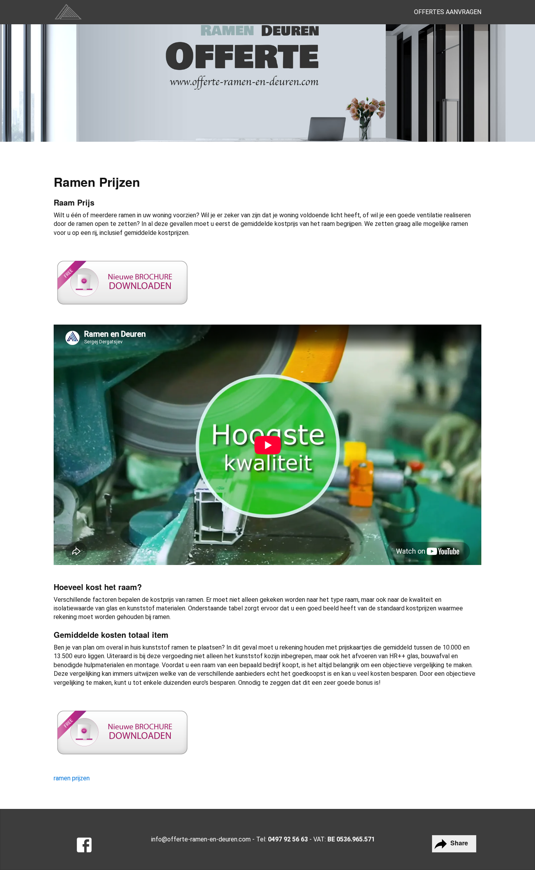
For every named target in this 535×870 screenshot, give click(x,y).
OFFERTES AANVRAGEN (447, 12)
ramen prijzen (72, 778)
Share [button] (458, 842)
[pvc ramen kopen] (68, 12)
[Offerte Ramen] (84, 846)
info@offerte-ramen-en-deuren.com (201, 839)
